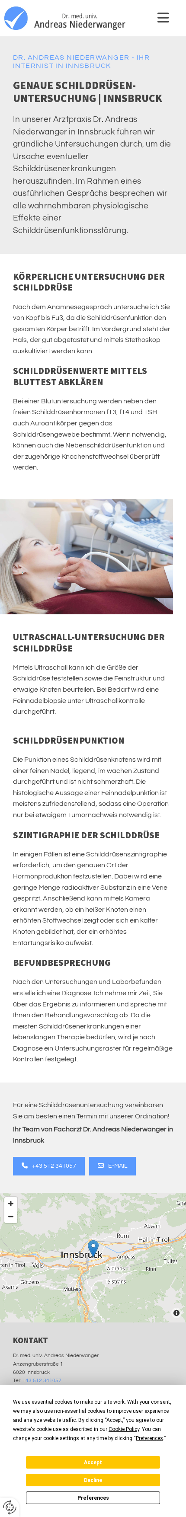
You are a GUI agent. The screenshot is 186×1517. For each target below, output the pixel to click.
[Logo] (67, 18)
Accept (93, 1463)
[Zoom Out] (10, 1216)
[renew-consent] (9, 1507)
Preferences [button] (149, 1438)
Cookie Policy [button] (124, 1429)
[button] (152, 18)
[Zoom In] (10, 1203)
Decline (93, 1480)
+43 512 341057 (41, 1380)
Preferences (93, 1498)
